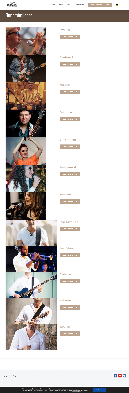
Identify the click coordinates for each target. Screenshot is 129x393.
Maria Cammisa (28, 206)
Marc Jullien (28, 96)
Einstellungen (76, 391)
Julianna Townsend (28, 178)
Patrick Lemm (28, 311)
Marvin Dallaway (28, 258)
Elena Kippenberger (28, 151)
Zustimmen (99, 390)
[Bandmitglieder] (31, 41)
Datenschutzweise (53, 376)
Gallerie (34, 41)
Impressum (44, 376)
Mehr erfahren (70, 37)
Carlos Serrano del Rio (28, 232)
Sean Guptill (28, 41)
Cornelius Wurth (28, 68)
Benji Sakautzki (28, 123)
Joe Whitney (28, 337)
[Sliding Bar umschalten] (123, 5)
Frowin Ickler (28, 285)
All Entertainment (35, 376)
